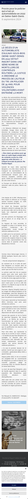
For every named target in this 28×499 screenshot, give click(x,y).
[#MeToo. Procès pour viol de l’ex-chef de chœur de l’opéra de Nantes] (13, 440)
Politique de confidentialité (14, 497)
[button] (26, 468)
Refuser (14, 489)
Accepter (14, 485)
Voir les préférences (14, 493)
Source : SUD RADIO (14, 402)
